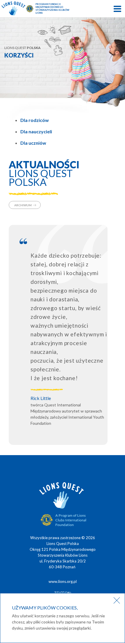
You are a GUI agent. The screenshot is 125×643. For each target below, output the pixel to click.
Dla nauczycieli (36, 131)
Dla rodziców (34, 120)
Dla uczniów (33, 143)
